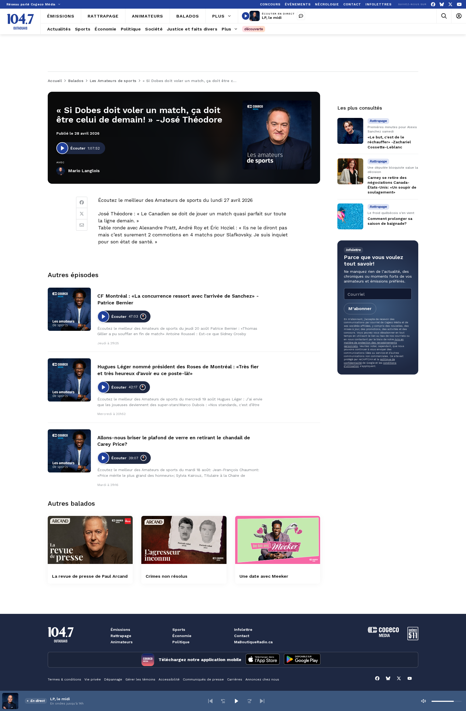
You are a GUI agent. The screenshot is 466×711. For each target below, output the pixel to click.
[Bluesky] (442, 4)
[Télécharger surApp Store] (263, 660)
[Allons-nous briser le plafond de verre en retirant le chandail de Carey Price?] (69, 450)
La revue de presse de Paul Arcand (90, 576)
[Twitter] (81, 213)
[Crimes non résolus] (183, 540)
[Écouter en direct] (245, 16)
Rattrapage (121, 636)
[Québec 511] (412, 638)
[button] (210, 701)
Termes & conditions (64, 679)
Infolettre (243, 629)
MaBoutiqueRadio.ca (253, 642)
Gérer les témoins (140, 679)
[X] (450, 4)
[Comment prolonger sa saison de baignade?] (350, 216)
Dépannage (113, 679)
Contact (241, 636)
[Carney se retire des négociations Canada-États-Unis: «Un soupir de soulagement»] (350, 171)
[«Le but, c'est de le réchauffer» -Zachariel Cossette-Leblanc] (350, 131)
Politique (181, 642)
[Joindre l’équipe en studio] (301, 16)
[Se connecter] (458, 16)
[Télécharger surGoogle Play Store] (302, 660)
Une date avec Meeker (263, 576)
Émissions (120, 629)
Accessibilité (169, 679)
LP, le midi (272, 17)
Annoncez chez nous (262, 679)
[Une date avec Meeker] (277, 540)
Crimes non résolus (166, 576)
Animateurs (122, 642)
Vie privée (92, 679)
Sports (178, 629)
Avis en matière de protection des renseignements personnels (374, 342)
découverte (253, 29)
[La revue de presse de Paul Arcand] (90, 540)
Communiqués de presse (203, 679)
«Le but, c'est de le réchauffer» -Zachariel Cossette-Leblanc (389, 142)
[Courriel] (81, 225)
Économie (181, 636)
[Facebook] (433, 4)
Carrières (234, 679)
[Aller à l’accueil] (20, 21)
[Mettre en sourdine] (423, 701)
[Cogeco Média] (383, 635)
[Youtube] (459, 4)
